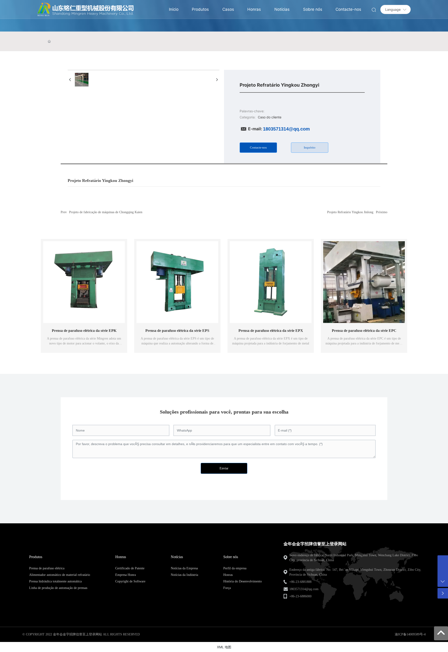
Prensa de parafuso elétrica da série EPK (84, 331)
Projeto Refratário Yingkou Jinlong (350, 212)
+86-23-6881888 (300, 582)
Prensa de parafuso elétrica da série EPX (270, 331)
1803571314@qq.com (286, 128)
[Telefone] (443, 571)
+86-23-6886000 (300, 596)
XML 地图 (224, 647)
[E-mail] (443, 560)
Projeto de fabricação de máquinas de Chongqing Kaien (105, 212)
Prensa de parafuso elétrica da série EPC (364, 331)
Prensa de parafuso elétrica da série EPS (177, 331)
